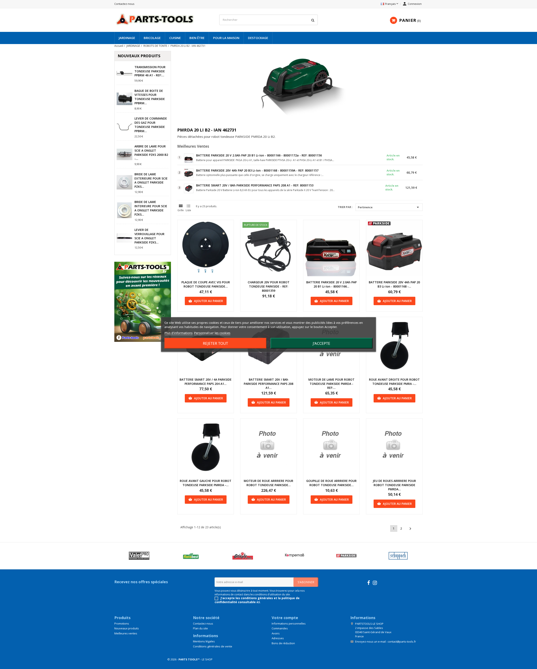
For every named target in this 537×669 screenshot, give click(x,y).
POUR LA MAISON (226, 38)
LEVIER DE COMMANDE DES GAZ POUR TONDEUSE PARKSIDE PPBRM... (150, 124)
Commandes (280, 628)
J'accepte (321, 343)
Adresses (278, 638)
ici (258, 602)
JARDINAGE (127, 38)
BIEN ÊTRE (197, 38)
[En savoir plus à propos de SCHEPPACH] (398, 555)
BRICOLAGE (152, 38)
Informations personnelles (289, 623)
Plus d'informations (178, 333)
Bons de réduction (283, 643)
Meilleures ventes (125, 633)
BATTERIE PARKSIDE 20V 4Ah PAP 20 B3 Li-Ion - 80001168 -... (394, 284)
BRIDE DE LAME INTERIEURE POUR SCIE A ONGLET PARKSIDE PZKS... (150, 208)
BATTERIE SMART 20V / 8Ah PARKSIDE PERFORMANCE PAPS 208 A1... (268, 383)
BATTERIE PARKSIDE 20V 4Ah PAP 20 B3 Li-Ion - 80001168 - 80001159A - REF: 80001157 (257, 170)
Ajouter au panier (205, 301)
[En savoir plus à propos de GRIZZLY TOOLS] (242, 555)
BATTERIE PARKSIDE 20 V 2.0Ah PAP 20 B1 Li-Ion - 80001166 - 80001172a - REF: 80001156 (259, 155)
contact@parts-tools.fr (402, 641)
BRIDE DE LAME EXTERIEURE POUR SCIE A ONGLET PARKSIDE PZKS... (151, 180)
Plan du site (200, 628)
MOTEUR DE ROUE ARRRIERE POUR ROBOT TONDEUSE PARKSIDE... (268, 483)
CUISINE (175, 38)
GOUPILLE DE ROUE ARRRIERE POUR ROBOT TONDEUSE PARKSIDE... (331, 483)
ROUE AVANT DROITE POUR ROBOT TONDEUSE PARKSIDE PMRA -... (394, 381)
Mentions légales (204, 641)
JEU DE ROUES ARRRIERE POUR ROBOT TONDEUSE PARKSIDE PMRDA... (394, 485)
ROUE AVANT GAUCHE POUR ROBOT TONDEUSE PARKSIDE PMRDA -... (205, 483)
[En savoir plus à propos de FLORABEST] (190, 555)
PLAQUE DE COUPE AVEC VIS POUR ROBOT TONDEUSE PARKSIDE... (205, 284)
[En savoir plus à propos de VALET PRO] (139, 555)
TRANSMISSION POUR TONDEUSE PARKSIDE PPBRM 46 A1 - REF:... (150, 71)
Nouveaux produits (126, 628)
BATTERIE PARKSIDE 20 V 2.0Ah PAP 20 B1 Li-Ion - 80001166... (331, 284)
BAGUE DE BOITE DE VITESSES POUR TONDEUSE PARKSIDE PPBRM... (149, 97)
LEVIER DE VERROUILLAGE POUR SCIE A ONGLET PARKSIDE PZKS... (149, 236)
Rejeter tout (215, 343)
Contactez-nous (124, 4)
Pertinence (389, 207)
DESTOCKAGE (258, 38)
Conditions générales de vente (212, 646)
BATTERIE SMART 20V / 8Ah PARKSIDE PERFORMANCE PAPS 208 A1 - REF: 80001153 (254, 185)
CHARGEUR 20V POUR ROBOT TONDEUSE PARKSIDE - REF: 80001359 (268, 286)
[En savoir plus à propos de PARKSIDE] (346, 555)
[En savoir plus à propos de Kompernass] (294, 555)
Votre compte (285, 617)
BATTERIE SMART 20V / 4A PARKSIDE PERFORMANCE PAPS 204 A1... (206, 381)
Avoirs (276, 633)
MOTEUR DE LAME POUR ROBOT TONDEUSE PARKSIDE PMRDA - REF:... (331, 383)
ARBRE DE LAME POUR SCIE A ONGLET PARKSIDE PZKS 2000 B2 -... (151, 152)
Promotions (121, 623)
